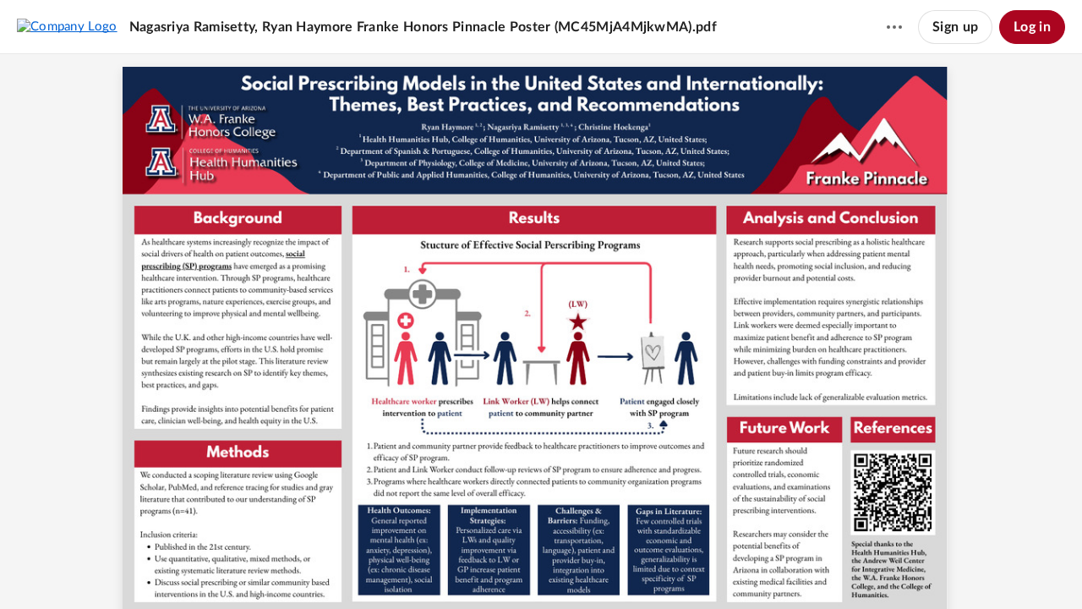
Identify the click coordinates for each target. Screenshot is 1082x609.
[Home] (67, 26)
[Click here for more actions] (894, 27)
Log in (1032, 27)
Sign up (955, 27)
